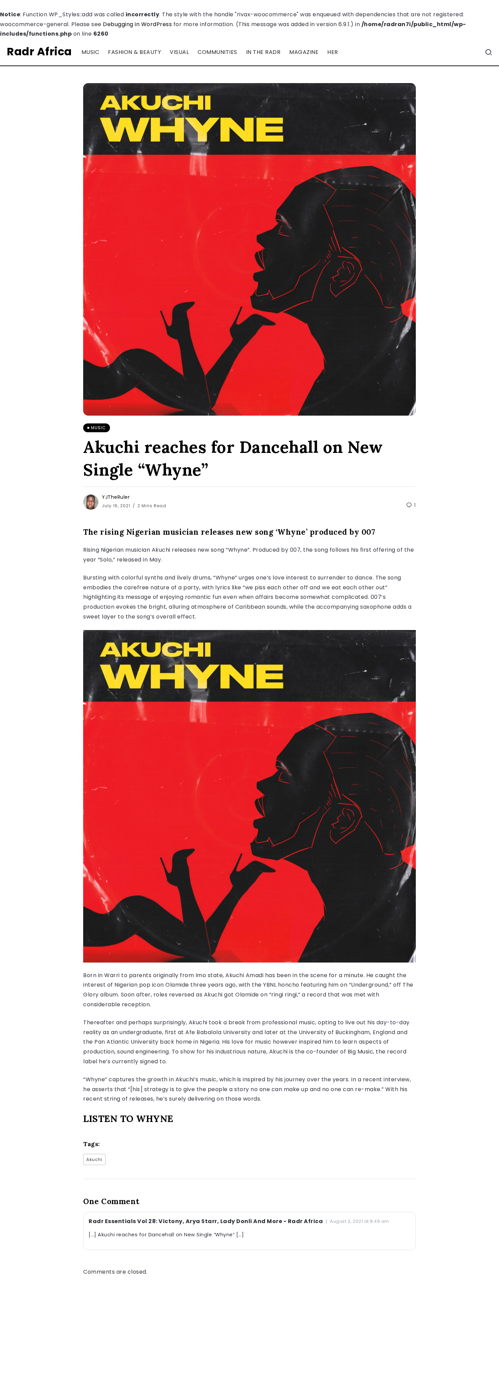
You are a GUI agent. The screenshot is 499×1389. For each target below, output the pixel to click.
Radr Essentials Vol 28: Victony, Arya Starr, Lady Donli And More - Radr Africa (206, 1221)
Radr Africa (39, 51)
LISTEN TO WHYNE (128, 1118)
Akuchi (94, 1159)
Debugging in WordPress (137, 24)
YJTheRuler (116, 497)
